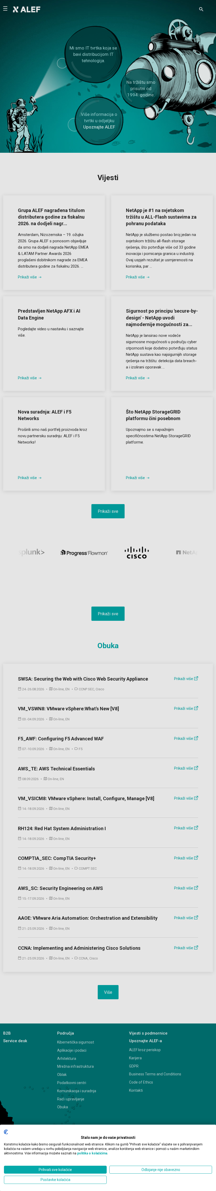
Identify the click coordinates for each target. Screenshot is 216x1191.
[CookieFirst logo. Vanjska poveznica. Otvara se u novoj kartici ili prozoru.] (6, 1132)
